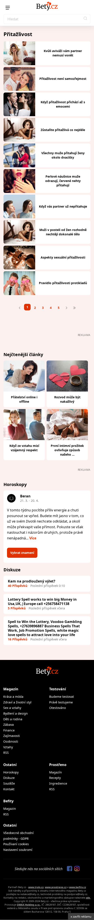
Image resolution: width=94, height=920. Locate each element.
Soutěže (9, 783)
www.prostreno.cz (55, 887)
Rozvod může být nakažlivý (67, 399)
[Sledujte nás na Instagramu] (76, 869)
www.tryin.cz (36, 887)
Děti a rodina (12, 719)
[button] (85, 19)
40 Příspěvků (17, 586)
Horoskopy (11, 772)
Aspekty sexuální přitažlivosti (63, 257)
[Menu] (7, 7)
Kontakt (8, 789)
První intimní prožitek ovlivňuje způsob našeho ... (67, 450)
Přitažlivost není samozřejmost (62, 79)
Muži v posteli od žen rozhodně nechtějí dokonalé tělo (63, 232)
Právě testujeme (61, 702)
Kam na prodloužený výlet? (31, 581)
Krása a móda (13, 696)
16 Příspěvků (17, 639)
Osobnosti (10, 741)
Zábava (8, 724)
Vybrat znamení (22, 553)
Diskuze (9, 778)
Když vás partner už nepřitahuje (63, 206)
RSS (6, 752)
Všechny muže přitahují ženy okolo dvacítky (63, 155)
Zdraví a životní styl (17, 702)
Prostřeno (57, 764)
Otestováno (57, 708)
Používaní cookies (16, 844)
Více (32, 538)
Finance (9, 730)
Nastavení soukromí (17, 850)
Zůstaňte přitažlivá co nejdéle (63, 130)
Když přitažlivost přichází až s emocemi (63, 104)
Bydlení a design (15, 713)
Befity (8, 801)
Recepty (55, 778)
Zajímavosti (11, 736)
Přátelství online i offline (24, 399)
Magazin (9, 808)
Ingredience (58, 783)
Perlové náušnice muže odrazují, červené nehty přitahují (63, 180)
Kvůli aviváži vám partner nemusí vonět (63, 53)
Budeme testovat (61, 696)
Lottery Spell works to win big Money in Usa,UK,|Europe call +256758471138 (42, 601)
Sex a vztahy (12, 708)
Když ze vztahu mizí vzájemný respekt (24, 448)
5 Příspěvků (17, 608)
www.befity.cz (77, 887)
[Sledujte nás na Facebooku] (68, 869)
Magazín (10, 689)
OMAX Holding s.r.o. (28, 904)
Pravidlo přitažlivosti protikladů (63, 283)
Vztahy (8, 747)
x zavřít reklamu (81, 916)
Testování (57, 689)
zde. (88, 897)
